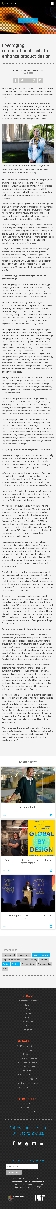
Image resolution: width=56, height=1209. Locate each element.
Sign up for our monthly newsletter (28, 1160)
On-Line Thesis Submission (28, 1075)
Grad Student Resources (28, 1062)
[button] (52, 4)
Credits (28, 1025)
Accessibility (28, 1021)
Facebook (15, 80)
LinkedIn (28, 80)
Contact (28, 1005)
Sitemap (28, 1013)
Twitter (22, 80)
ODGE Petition (28, 1071)
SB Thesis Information (28, 1058)
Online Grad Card (28, 1067)
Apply (28, 1009)
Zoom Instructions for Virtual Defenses (28, 1079)
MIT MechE (9, 3)
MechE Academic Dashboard (28, 1046)
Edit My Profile (27, 1112)
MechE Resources (28, 1107)
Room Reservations (28, 1103)
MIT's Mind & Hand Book (28, 1087)
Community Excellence (28, 1001)
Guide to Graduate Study (28, 1083)
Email (40, 80)
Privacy (28, 1017)
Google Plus (34, 80)
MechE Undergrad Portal (28, 1050)
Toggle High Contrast (28, 1030)
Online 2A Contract (28, 1054)
